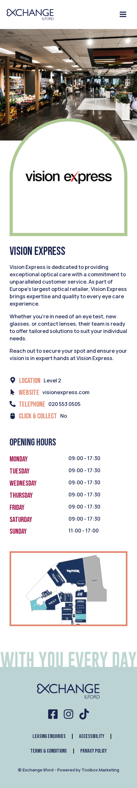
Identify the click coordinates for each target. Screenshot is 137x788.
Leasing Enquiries (49, 736)
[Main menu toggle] (123, 14)
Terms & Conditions (48, 751)
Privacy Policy (93, 751)
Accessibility (91, 736)
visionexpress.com (66, 392)
